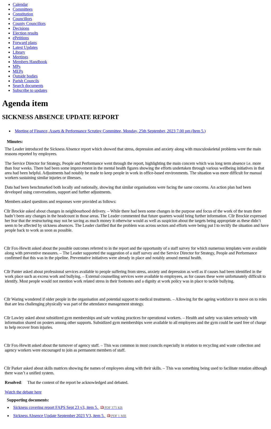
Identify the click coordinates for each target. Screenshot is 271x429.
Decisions (21, 28)
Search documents (28, 85)
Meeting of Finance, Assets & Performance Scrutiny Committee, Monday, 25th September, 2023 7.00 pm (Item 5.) (110, 131)
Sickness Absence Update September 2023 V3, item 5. (69, 415)
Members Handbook (30, 61)
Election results (25, 33)
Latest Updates (25, 47)
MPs (16, 66)
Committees (23, 9)
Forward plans (25, 42)
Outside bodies (25, 76)
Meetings (20, 57)
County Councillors (29, 23)
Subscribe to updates (30, 90)
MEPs (18, 71)
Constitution (23, 14)
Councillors (22, 18)
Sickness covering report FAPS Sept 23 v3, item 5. (68, 407)
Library (19, 52)
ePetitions (21, 38)
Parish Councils (26, 81)
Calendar (20, 4)
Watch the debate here (23, 392)
